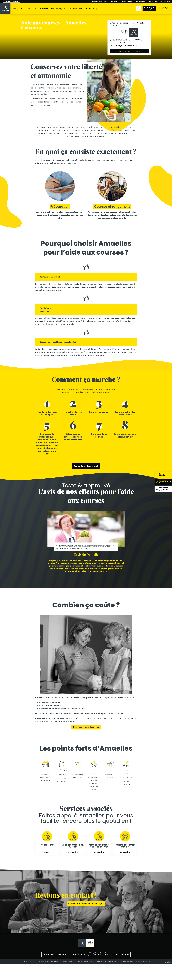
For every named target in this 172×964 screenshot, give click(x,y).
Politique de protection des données (47, 961)
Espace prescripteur (127, 1)
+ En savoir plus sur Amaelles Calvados (129, 51)
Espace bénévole (140, 1)
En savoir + (47, 852)
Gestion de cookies (26, 961)
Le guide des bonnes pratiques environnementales (136, 961)
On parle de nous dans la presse (106, 961)
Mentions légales (68, 961)
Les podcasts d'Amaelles (85, 961)
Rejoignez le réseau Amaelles (99, 1)
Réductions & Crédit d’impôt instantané (159, 1)
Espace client (114, 1)
